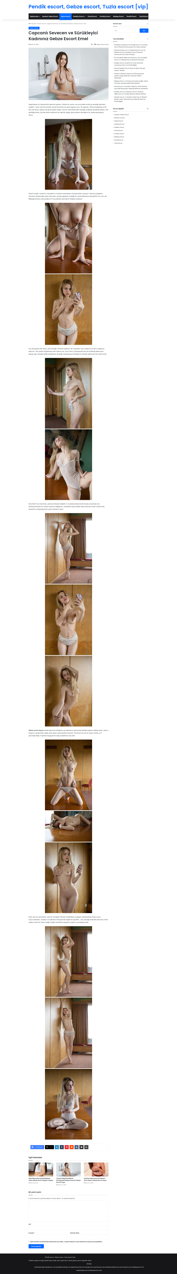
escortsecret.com (99, 1267)
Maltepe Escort (118, 16)
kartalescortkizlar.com (112, 1267)
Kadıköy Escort (78, 16)
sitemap (89, 1264)
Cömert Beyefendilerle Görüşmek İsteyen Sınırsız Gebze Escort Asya (68, 1180)
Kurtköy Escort (105, 16)
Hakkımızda (34, 16)
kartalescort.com (50, 1267)
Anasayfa (33, 23)
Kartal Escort (92, 16)
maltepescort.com (138, 1267)
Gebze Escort (65, 16)
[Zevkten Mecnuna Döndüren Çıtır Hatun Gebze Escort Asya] (96, 1169)
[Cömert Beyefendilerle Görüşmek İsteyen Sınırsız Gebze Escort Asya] (68, 1169)
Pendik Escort (131, 16)
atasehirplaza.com (82, 1270)
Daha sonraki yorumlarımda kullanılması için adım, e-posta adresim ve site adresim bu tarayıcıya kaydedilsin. (66, 1241)
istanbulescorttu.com (95, 1270)
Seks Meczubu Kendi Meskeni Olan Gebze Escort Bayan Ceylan (41, 1179)
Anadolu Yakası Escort (50, 16)
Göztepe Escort (119, 124)
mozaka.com (89, 1267)
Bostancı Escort (119, 118)
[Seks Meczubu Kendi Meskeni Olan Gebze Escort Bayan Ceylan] (41, 1169)
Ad (30, 1224)
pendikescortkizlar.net (63, 1267)
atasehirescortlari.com (78, 1267)
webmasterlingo (39, 1267)
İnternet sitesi (74, 1233)
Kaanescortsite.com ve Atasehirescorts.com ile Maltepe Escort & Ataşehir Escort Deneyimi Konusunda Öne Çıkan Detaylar (129, 52)
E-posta (32, 1233)
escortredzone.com (125, 1267)
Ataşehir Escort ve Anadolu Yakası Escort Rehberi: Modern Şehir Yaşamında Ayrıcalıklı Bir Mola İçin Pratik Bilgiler (130, 99)
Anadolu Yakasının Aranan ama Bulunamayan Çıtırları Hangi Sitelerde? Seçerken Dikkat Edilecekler (129, 76)
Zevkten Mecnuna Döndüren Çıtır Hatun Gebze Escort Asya (95, 1179)
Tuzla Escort (143, 16)
